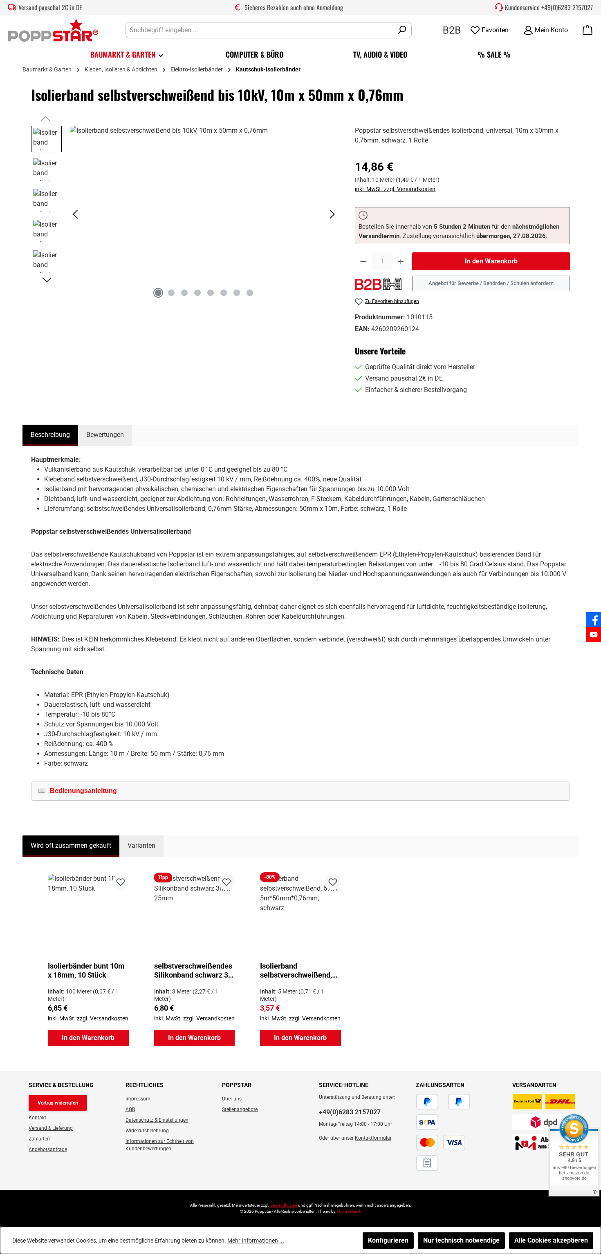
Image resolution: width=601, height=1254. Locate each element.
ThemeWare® (348, 1211)
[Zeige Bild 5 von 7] (210, 293)
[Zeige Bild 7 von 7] (236, 293)
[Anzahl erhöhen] (400, 261)
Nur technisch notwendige (461, 1240)
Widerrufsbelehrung (147, 1131)
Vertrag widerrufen (58, 1103)
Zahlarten (39, 1139)
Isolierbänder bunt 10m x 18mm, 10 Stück (86, 970)
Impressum (138, 1099)
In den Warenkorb (491, 261)
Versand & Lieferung (51, 1128)
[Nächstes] (332, 214)
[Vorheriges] (76, 214)
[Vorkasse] (470, 1142)
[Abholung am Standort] (543, 1142)
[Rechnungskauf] (427, 1163)
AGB (130, 1109)
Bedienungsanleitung (83, 790)
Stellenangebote (240, 1109)
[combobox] (259, 30)
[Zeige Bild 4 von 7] (197, 293)
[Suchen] (402, 30)
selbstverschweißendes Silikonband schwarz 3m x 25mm (194, 971)
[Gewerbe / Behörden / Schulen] (452, 29)
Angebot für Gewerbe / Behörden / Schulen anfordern (491, 283)
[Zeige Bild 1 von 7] (158, 293)
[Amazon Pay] (443, 1102)
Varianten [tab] (141, 845)
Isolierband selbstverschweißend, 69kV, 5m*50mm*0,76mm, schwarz (296, 971)
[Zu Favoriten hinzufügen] (120, 882)
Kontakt (37, 1117)
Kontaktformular (373, 1138)
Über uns (232, 1099)
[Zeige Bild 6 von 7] (223, 293)
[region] (185, 214)
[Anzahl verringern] (363, 261)
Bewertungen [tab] (105, 435)
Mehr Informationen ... (255, 1240)
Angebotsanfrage (48, 1149)
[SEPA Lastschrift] (427, 1122)
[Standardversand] (543, 1102)
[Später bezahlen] (459, 1102)
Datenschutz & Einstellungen (157, 1120)
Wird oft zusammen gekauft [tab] (71, 845)
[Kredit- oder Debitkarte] (441, 1142)
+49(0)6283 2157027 (567, 7)
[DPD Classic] (543, 1122)
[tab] (50, 435)
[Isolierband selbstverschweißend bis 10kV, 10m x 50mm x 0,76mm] (204, 213)
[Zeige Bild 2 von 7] (171, 293)
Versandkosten (283, 1205)
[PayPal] (427, 1102)
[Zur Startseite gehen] (53, 30)
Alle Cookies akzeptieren (551, 1240)
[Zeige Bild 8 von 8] (250, 293)
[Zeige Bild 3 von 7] (184, 293)
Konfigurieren (388, 1240)
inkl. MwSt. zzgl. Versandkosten (395, 189)
